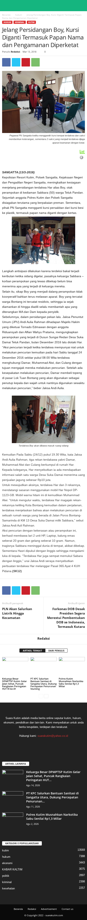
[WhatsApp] (35, 62)
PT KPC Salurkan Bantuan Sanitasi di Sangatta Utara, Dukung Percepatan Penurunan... (52, 797)
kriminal (19, 22)
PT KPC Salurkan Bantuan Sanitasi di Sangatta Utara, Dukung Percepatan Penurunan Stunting (43, 683)
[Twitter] (16, 62)
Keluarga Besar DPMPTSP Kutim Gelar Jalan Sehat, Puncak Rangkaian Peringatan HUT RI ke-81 (14, 683)
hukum (18, 14)
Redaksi (15, 51)
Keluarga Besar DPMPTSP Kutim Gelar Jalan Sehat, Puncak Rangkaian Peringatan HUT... (53, 776)
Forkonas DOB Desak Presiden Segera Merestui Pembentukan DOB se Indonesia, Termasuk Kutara (66, 618)
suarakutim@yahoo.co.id (53, 735)
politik (5, 875)
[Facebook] (6, 62)
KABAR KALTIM (12, 869)
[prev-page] (41, 696)
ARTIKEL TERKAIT (32, 650)
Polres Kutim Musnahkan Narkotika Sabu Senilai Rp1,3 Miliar (71, 682)
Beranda (6, 14)
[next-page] (46, 696)
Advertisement (49, 909)
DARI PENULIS (56, 650)
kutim (31, 22)
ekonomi (7, 863)
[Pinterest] (26, 62)
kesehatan (8, 888)
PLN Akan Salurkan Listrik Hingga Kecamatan (17, 613)
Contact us (67, 909)
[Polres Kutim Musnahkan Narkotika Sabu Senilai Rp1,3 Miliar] (72, 667)
